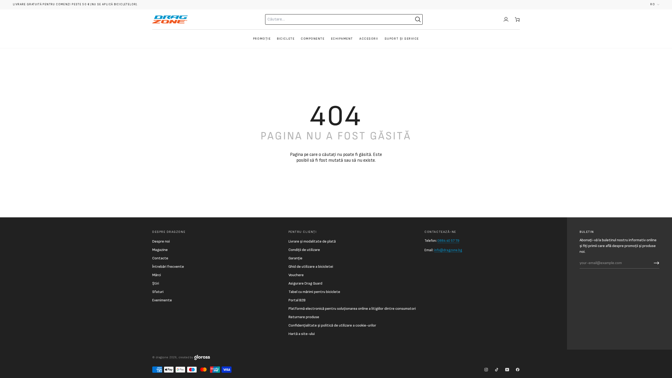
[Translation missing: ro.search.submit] (417, 19)
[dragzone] (170, 19)
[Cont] (506, 19)
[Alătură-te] (655, 263)
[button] (654, 4)
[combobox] (332, 19)
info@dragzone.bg (448, 250)
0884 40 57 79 (448, 241)
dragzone (162, 357)
